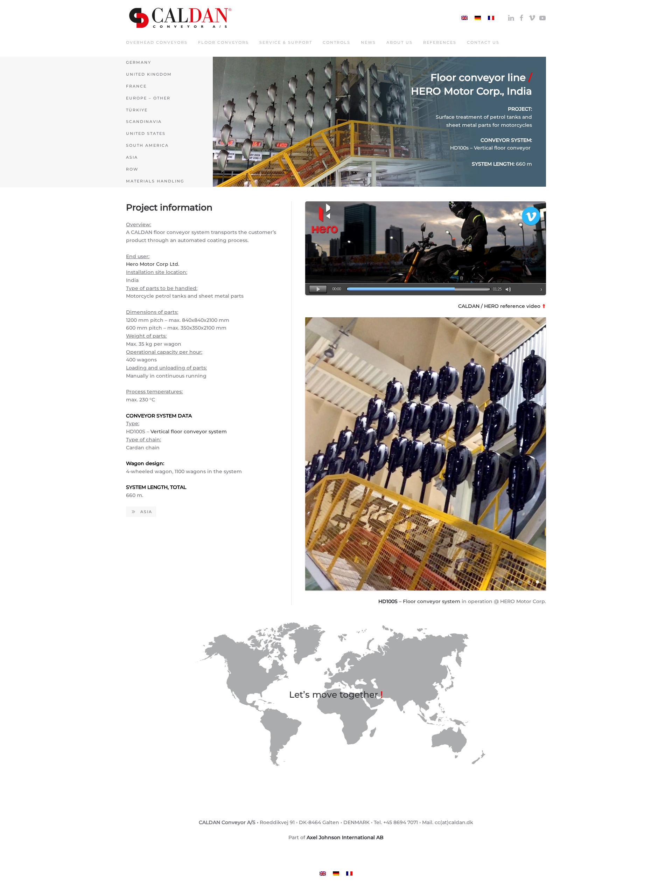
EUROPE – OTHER (148, 98)
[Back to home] (180, 18)
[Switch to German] (477, 18)
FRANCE (136, 86)
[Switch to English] (464, 18)
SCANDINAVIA (144, 121)
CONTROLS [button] (336, 42)
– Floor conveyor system (419, 601)
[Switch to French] (491, 18)
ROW (132, 169)
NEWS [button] (368, 42)
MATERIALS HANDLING (155, 181)
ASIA (132, 157)
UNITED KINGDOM (149, 74)
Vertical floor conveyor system (188, 431)
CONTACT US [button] (483, 42)
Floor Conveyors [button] (223, 42)
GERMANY (138, 62)
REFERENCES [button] (439, 42)
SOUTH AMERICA (147, 145)
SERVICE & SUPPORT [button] (285, 42)
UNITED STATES (146, 133)
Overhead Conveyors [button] (157, 42)
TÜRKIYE (137, 110)
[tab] (512, 581)
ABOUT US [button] (399, 42)
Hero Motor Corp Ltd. (152, 264)
